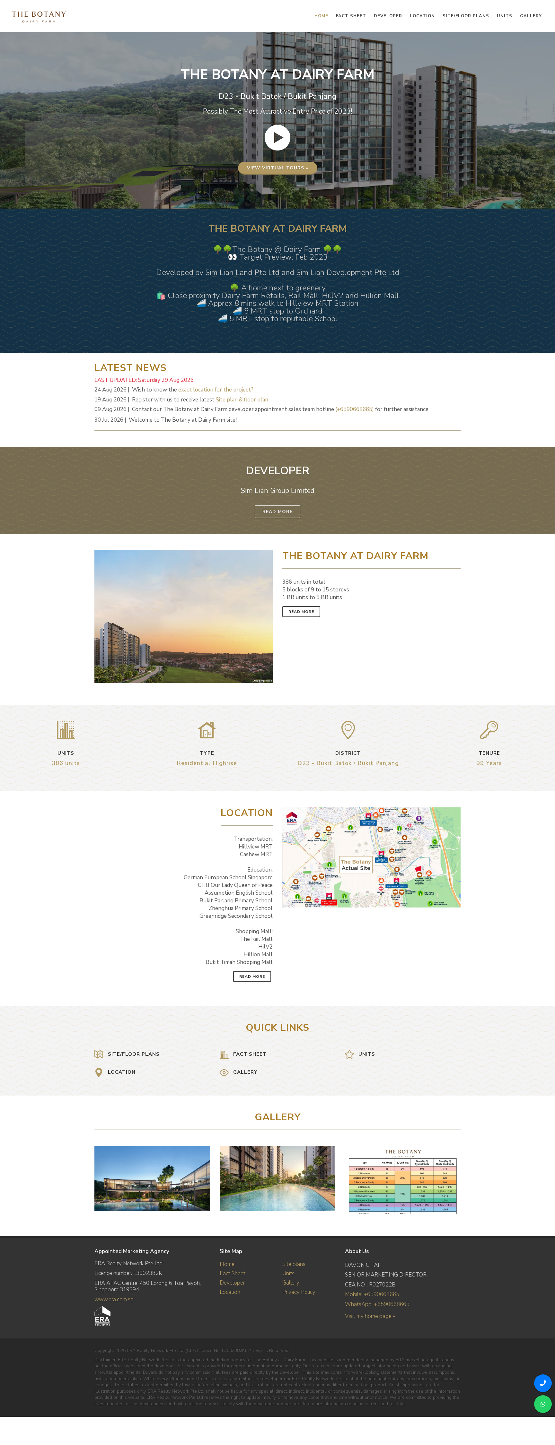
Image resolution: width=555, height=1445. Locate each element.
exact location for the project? (215, 389)
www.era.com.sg (114, 1299)
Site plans (293, 1264)
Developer (232, 1282)
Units (288, 1273)
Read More (277, 512)
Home (227, 1264)
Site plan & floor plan (242, 399)
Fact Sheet (232, 1273)
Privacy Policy (298, 1292)
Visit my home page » (370, 1316)
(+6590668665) (354, 409)
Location (230, 1292)
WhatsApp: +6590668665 (377, 1304)
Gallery (290, 1282)
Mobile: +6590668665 (372, 1294)
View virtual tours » (277, 168)
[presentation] (455, 1176)
